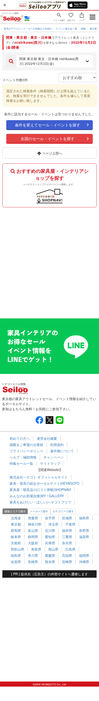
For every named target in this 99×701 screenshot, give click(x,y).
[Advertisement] (49, 261)
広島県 (70, 549)
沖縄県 (84, 561)
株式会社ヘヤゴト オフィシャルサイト (39, 477)
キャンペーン (53, 457)
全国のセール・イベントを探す (47, 138)
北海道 (16, 517)
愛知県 (50, 536)
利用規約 (57, 444)
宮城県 (67, 517)
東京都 (93, 28)
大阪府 (33, 542)
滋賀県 (84, 536)
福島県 (84, 517)
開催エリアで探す (15, 511)
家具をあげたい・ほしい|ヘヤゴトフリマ (40, 502)
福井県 (67, 530)
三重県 (67, 536)
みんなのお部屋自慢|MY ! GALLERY (37, 495)
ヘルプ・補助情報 (23, 457)
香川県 (33, 555)
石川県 (50, 530)
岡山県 (53, 549)
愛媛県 (50, 555)
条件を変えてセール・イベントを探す (47, 125)
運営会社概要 (47, 438)
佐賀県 (16, 561)
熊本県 (50, 561)
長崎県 (33, 561)
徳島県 (16, 555)
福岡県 (84, 555)
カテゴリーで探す (63, 511)
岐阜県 (16, 536)
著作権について (62, 450)
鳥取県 (36, 549)
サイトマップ (50, 463)
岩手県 (50, 517)
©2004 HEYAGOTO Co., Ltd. (50, 684)
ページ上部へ (51, 153)
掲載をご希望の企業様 (26, 444)
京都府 (16, 542)
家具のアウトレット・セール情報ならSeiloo (28, 28)
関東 (83, 28)
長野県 (84, 530)
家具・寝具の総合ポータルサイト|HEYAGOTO (44, 483)
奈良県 (67, 542)
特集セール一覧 (21, 463)
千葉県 (70, 524)
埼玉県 (53, 524)
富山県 (33, 530)
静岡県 (33, 536)
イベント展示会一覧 (66, 28)
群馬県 (16, 530)
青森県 (33, 517)
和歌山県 (17, 549)
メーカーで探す (39, 511)
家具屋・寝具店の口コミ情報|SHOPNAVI (40, 489)
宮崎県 (67, 561)
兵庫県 (50, 542)
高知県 (67, 555)
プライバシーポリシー (26, 450)
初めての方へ (20, 438)
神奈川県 (34, 524)
